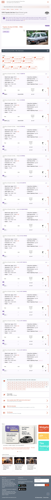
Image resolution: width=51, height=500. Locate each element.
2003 (9, 386)
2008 (31, 384)
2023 (20, 382)
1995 (39, 386)
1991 (12, 389)
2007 (35, 384)
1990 (16, 389)
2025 (12, 382)
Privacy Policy (46, 497)
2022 (24, 382)
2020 (27, 382)
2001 (16, 386)
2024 (16, 382)
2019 (31, 382)
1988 (24, 389)
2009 (27, 384)
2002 (12, 386)
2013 (12, 384)
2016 (43, 382)
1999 (24, 386)
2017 (39, 382)
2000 (20, 386)
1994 (43, 386)
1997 (31, 386)
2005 (43, 384)
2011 (20, 384)
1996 (35, 386)
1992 (9, 389)
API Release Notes (38, 497)
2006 (39, 384)
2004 (46, 384)
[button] (25, 7)
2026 (9, 382)
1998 (27, 386)
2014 (9, 384)
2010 (24, 384)
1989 (20, 389)
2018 (35, 382)
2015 (46, 382)
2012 (16, 384)
